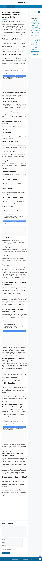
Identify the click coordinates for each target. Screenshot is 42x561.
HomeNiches (21, 2)
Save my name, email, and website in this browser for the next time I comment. (14, 549)
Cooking (17, 6)
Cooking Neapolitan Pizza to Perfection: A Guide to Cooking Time (35, 29)
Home (5, 6)
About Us (23, 6)
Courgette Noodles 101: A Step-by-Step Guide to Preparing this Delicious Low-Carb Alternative (35, 52)
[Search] (39, 12)
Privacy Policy (35, 6)
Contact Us (29, 6)
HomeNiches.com (15, 559)
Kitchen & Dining (11, 6)
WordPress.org (26, 559)
